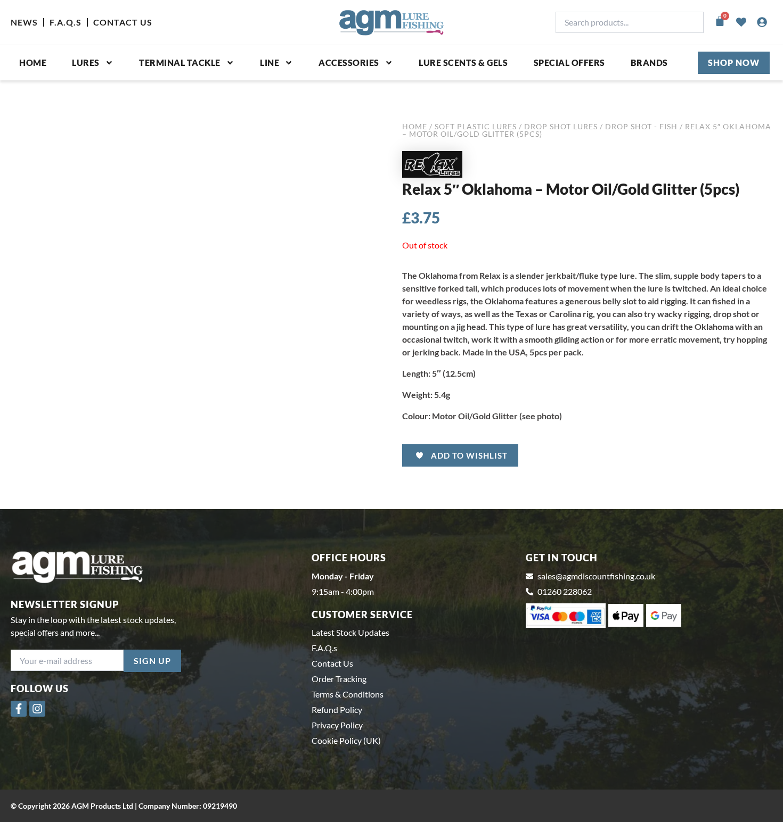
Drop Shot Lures (561, 126)
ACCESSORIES (349, 62)
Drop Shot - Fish (641, 126)
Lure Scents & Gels (463, 62)
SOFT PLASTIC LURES (476, 126)
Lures (86, 62)
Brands (649, 62)
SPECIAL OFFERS (569, 62)
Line (269, 62)
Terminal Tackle (180, 62)
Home (32, 62)
